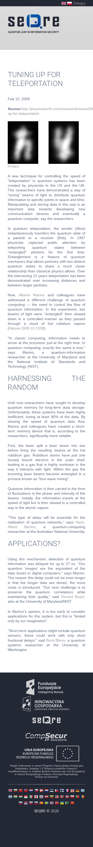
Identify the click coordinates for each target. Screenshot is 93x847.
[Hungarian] (21, 797)
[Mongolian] (62, 797)
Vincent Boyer (72, 597)
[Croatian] (31, 791)
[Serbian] (26, 803)
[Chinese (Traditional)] (26, 791)
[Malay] (57, 797)
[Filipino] (57, 791)
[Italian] (31, 797)
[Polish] (72, 797)
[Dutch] (46, 791)
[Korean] (41, 797)
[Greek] (83, 791)
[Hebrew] (10, 797)
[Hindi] (15, 797)
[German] (77, 791)
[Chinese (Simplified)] (21, 791)
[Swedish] (46, 803)
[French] (67, 791)
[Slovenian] (36, 803)
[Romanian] (83, 797)
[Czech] (36, 791)
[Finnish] (62, 791)
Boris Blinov (55, 640)
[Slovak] (31, 803)
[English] (10, 791)
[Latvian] (46, 797)
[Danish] (41, 791)
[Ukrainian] (62, 803)
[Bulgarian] (15, 791)
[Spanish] (41, 803)
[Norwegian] (67, 797)
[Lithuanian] (52, 797)
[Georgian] (72, 791)
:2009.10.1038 (26, 328)
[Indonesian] (26, 797)
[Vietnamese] (72, 803)
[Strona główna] (33, 23)
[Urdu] (67, 803)
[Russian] (21, 803)
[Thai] (52, 803)
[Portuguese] (77, 797)
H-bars (13, 166)
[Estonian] (52, 791)
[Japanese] (36, 797)
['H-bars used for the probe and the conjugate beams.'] (43, 124)
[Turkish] (57, 803)
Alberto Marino (32, 295)
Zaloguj (79, 3)
